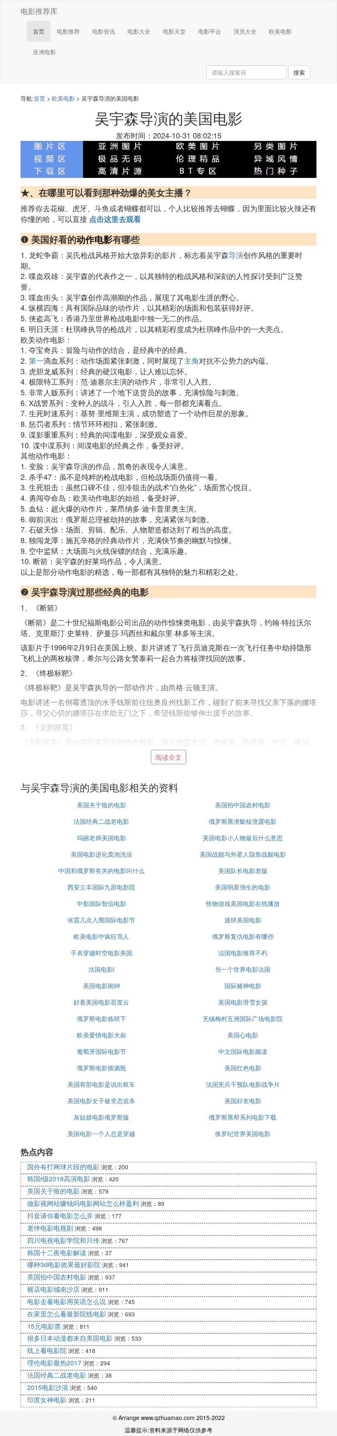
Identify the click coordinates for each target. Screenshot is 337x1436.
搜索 (299, 72)
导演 (236, 254)
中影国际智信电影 (101, 903)
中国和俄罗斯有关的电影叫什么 (101, 870)
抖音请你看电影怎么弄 (60, 1215)
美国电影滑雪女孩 (243, 1002)
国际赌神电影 (242, 985)
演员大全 (244, 31)
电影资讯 (103, 31)
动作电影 (94, 239)
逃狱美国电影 (242, 919)
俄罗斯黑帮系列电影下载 (243, 1117)
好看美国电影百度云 (101, 1002)
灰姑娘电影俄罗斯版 (101, 1117)
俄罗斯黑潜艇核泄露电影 (243, 821)
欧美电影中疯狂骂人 (101, 936)
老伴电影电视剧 (50, 1228)
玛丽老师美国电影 (101, 837)
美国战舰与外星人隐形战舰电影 (243, 854)
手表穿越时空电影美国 (101, 952)
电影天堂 (174, 31)
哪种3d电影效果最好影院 (63, 1264)
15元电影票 (44, 1326)
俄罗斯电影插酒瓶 (101, 1067)
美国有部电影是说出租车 (101, 1084)
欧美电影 (280, 31)
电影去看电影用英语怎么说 (66, 1301)
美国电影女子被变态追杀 (101, 1100)
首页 (38, 31)
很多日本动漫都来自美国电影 (70, 1338)
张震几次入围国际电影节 (101, 919)
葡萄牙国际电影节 (101, 1051)
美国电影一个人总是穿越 (101, 1133)
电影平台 (209, 31)
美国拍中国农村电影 (242, 804)
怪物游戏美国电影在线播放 (243, 903)
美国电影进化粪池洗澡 (101, 854)
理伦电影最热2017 (54, 1362)
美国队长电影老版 (243, 870)
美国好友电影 (242, 1100)
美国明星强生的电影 (242, 887)
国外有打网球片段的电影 (63, 1166)
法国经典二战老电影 (101, 821)
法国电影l (101, 969)
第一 (36, 360)
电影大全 (138, 31)
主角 (191, 360)
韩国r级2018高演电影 (58, 1178)
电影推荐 (68, 31)
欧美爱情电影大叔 (101, 1034)
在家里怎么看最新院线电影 (66, 1313)
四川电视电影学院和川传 (63, 1240)
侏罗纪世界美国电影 (242, 1133)
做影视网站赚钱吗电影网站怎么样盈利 (83, 1203)
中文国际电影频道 (243, 1051)
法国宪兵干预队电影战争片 (243, 1084)
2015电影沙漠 (47, 1387)
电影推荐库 (39, 10)
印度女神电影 (47, 1399)
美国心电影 (242, 1034)
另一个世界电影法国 (242, 969)
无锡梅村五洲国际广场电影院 (243, 1018)
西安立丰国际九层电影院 (101, 887)
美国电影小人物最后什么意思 (243, 837)
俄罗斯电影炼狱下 (101, 1018)
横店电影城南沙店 (53, 1289)
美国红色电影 (242, 1067)
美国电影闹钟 (101, 985)
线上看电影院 (47, 1350)
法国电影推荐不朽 (243, 952)
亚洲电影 (44, 52)
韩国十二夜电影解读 (56, 1252)
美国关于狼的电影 (101, 804)
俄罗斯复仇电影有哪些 (243, 936)
